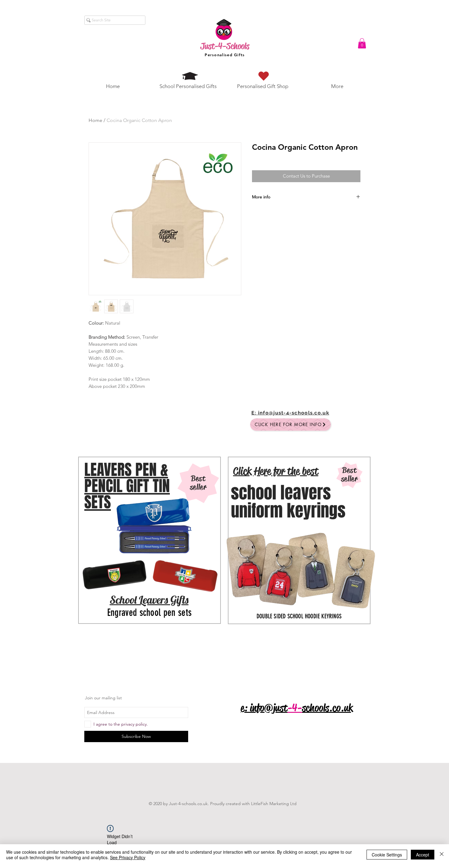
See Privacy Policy (127, 857)
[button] (362, 43)
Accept (422, 855)
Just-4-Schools (224, 46)
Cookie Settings (387, 855)
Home (95, 120)
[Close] (441, 854)
